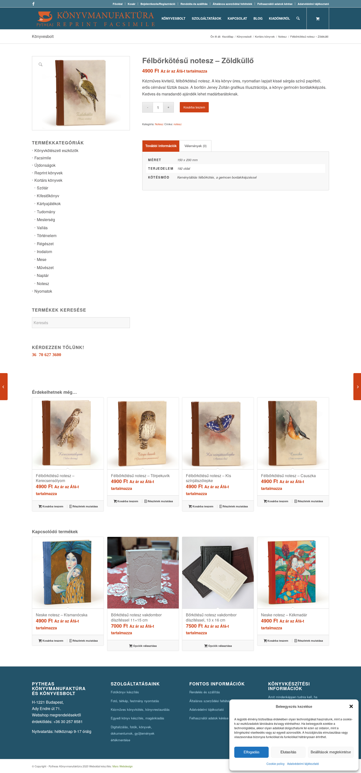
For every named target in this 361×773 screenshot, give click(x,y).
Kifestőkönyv (48, 195)
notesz (178, 124)
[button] (351, 706)
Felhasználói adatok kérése (274, 4)
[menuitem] (117, 3)
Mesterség (46, 219)
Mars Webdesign (122, 766)
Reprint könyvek (48, 173)
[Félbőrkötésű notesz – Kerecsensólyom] (4, 386)
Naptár (43, 275)
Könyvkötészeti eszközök (56, 150)
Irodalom (44, 251)
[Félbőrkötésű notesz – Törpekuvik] (357, 386)
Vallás (42, 227)
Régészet (45, 243)
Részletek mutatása (85, 506)
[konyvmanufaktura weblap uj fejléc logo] (95, 18)
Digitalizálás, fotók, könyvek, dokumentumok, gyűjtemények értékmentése (132, 733)
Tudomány (46, 211)
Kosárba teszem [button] (52, 506)
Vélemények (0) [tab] (195, 145)
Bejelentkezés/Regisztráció (157, 4)
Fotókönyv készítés (125, 692)
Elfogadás (252, 752)
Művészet (45, 267)
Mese (41, 259)
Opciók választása (144, 646)
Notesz (43, 283)
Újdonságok (45, 165)
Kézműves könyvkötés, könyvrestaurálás (140, 709)
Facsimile (42, 158)
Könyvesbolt (43, 36)
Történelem (46, 235)
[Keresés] (298, 18)
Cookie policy (275, 763)
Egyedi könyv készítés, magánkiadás (137, 718)
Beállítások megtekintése (331, 752)
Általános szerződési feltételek (232, 4)
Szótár (42, 188)
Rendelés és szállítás (194, 4)
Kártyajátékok (49, 203)
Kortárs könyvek (48, 180)
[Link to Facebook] (33, 3)
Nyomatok (43, 291)
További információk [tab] (161, 145)
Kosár (131, 4)
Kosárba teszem (194, 107)
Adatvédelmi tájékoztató (303, 763)
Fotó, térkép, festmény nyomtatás (135, 700)
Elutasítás (288, 752)
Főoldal (118, 4)
